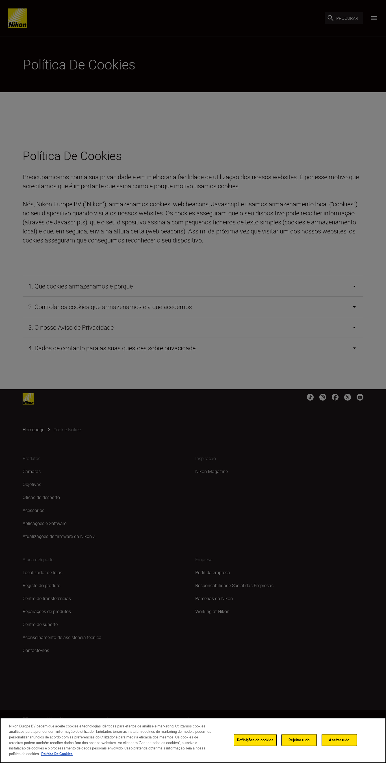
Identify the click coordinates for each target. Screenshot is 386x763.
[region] (193, 740)
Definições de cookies (255, 739)
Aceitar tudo (339, 739)
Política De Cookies (57, 753)
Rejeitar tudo (299, 739)
